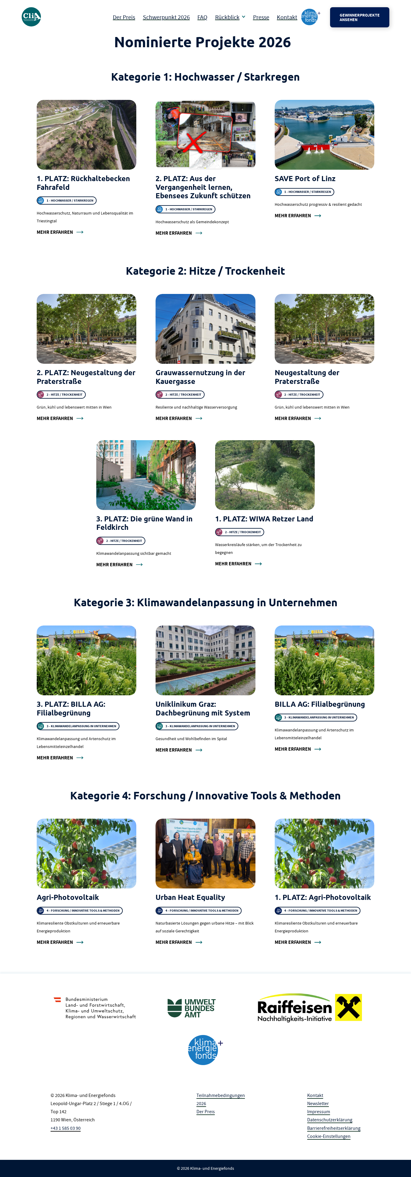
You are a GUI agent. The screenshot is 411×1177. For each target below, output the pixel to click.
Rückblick (227, 17)
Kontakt (287, 17)
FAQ (202, 17)
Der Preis (124, 17)
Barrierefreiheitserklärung (333, 1128)
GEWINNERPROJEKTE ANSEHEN (360, 17)
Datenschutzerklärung (329, 1120)
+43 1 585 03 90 (66, 1128)
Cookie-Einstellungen (329, 1136)
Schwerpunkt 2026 (166, 17)
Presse (261, 17)
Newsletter (318, 1104)
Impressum (318, 1112)
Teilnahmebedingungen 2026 (220, 1099)
